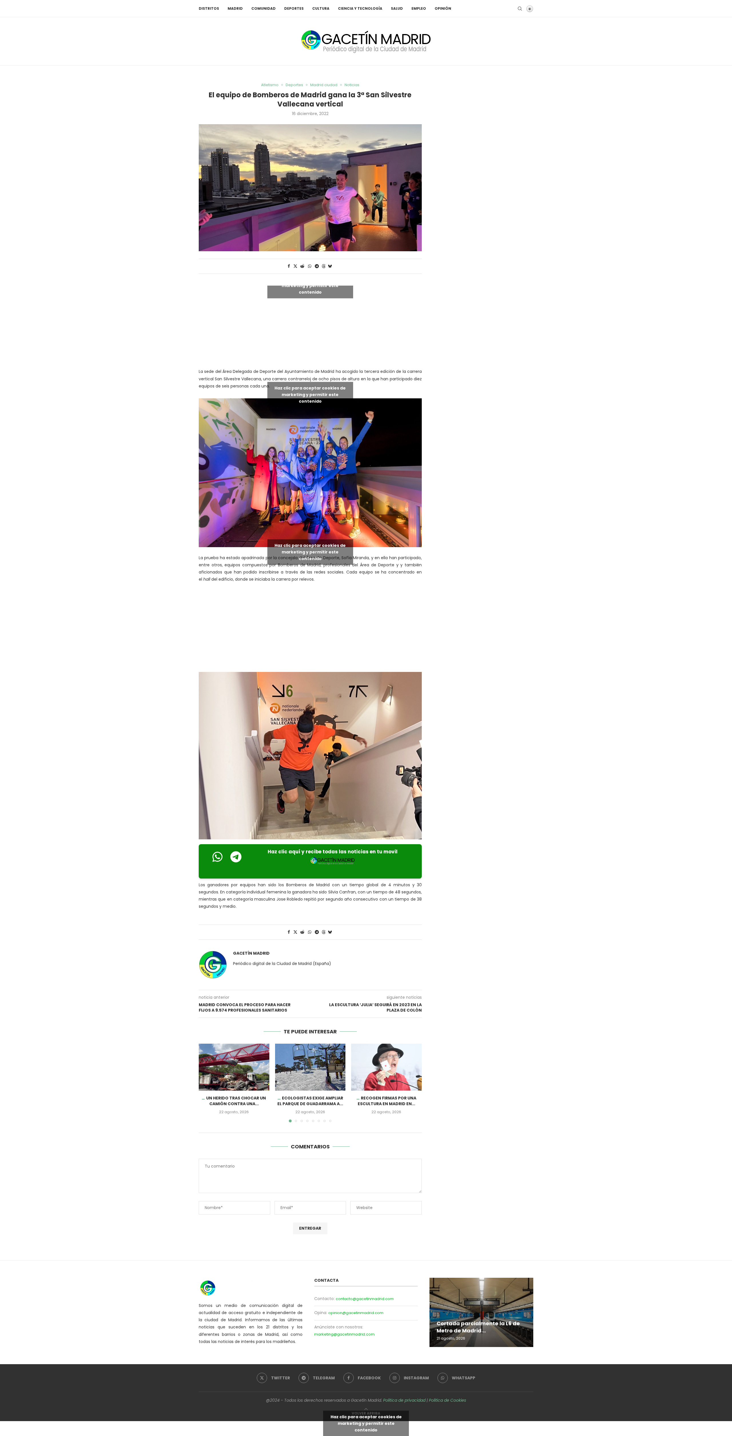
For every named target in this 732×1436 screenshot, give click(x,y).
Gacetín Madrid (251, 953)
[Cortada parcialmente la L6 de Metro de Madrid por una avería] (481, 1312)
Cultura (320, 8)
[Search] (520, 8)
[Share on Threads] (324, 266)
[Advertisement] (310, 628)
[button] (206, 1083)
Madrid (235, 8)
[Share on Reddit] (302, 266)
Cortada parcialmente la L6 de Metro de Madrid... (478, 1327)
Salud (397, 8)
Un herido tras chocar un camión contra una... (236, 1101)
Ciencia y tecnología (360, 8)
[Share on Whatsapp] (309, 266)
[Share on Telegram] (316, 266)
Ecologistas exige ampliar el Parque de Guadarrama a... (310, 1101)
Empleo (418, 8)
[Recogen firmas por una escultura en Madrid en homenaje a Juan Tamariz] (386, 1067)
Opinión (443, 8)
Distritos (209, 8)
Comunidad (263, 8)
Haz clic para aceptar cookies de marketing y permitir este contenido (310, 285)
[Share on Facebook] (288, 266)
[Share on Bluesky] (330, 266)
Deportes (294, 8)
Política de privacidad (404, 1400)
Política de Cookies (447, 1400)
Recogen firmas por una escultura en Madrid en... (387, 1101)
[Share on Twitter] (295, 266)
